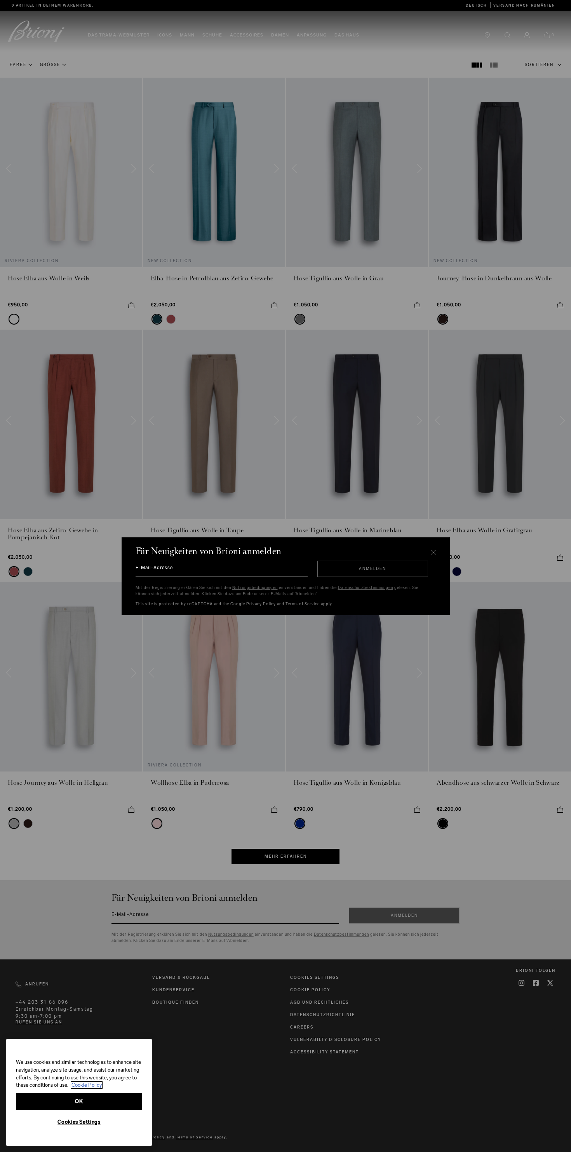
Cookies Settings (79, 1122)
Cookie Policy (86, 1085)
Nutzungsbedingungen (255, 588)
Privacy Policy (261, 604)
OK (79, 1101)
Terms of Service (303, 604)
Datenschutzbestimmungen (365, 588)
